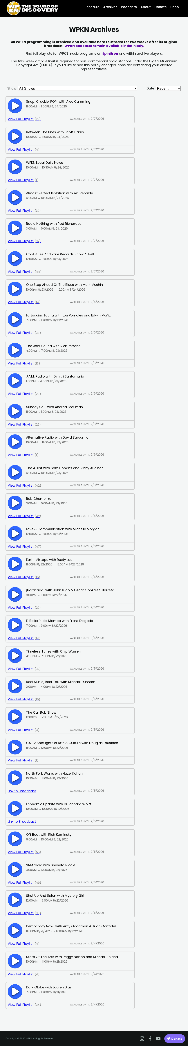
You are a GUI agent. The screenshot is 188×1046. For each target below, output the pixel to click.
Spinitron (110, 53)
